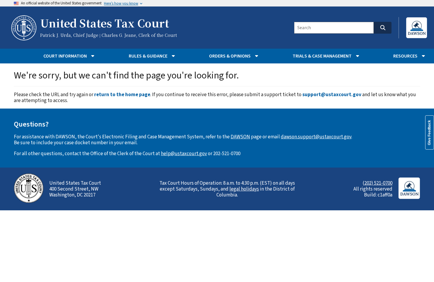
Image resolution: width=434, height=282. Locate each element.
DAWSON (240, 136)
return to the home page (122, 94)
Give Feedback (429, 132)
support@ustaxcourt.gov (331, 94)
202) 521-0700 (378, 183)
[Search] (382, 28)
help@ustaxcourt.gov (184, 153)
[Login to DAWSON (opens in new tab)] (416, 27)
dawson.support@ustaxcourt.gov (316, 136)
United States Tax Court (104, 24)
